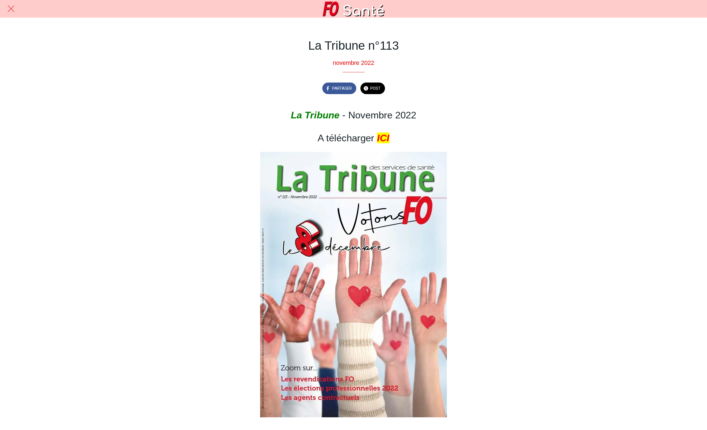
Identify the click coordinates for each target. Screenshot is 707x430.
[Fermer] (11, 9)
